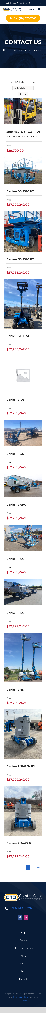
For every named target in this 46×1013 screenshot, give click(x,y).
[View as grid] (20, 94)
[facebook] (20, 917)
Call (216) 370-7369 (21, 908)
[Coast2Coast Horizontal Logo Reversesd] (23, 895)
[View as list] (25, 94)
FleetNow (23, 1000)
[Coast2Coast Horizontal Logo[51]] (12, 7)
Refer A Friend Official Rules (19, 3)
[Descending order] (34, 82)
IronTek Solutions (20, 997)
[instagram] (26, 917)
